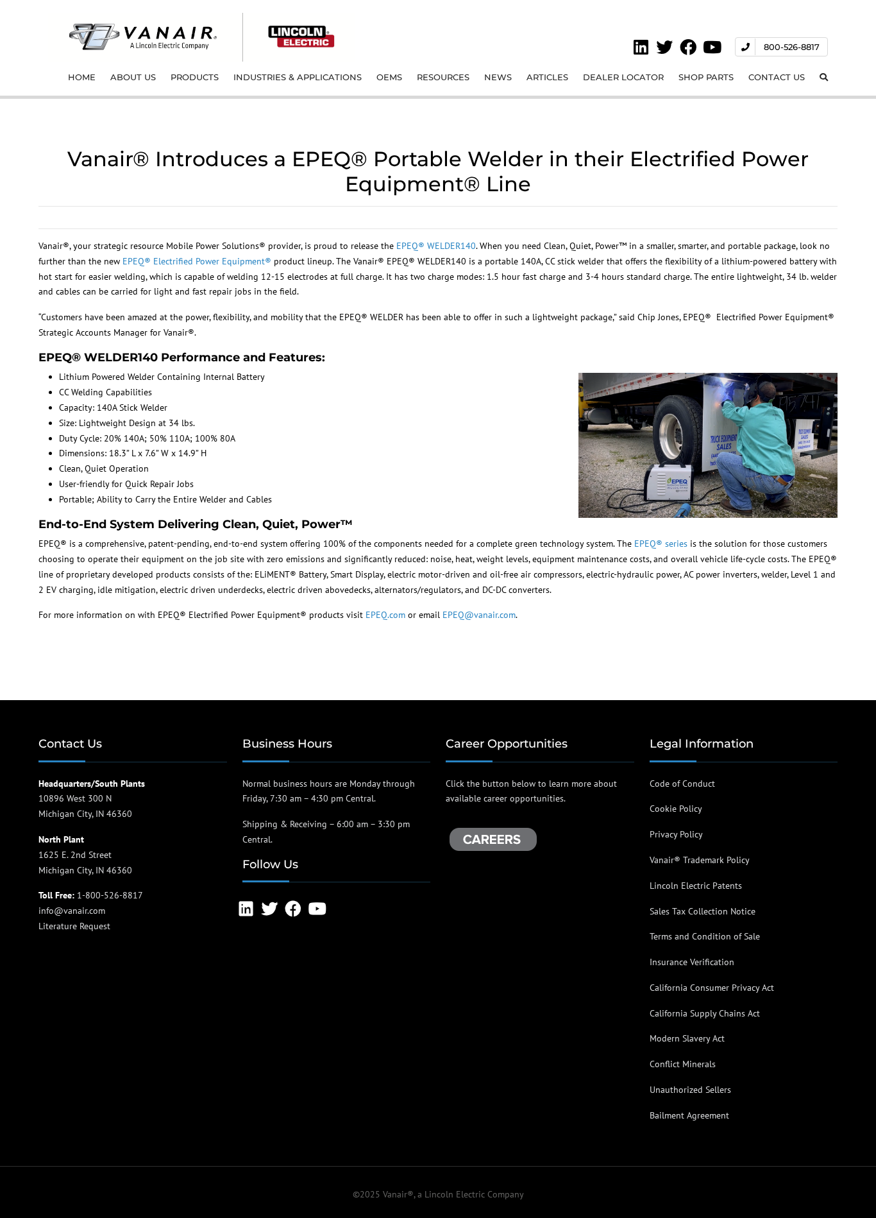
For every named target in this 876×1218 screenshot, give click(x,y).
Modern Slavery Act (687, 1038)
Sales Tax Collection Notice (702, 911)
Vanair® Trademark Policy (700, 860)
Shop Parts (706, 77)
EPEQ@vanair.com (479, 615)
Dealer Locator (623, 77)
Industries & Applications (297, 77)
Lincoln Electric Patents (696, 885)
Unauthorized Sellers (690, 1089)
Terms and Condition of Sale (705, 936)
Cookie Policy (676, 808)
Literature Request (74, 926)
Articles (547, 77)
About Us (133, 77)
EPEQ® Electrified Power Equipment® (196, 261)
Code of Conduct (682, 783)
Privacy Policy (676, 834)
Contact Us (776, 77)
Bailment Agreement (689, 1115)
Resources (443, 77)
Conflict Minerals (683, 1064)
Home (82, 77)
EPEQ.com (385, 615)
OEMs (389, 77)
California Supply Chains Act (705, 1013)
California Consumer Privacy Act (712, 987)
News (498, 77)
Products (195, 77)
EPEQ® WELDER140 (436, 246)
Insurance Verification (692, 962)
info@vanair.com (71, 910)
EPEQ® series (660, 543)
